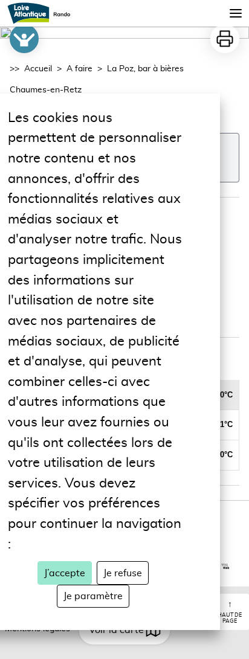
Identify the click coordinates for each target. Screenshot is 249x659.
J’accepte (64, 573)
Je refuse (122, 573)
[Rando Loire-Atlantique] (42, 13)
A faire (79, 69)
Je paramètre (93, 596)
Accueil (38, 69)
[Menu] (235, 13)
